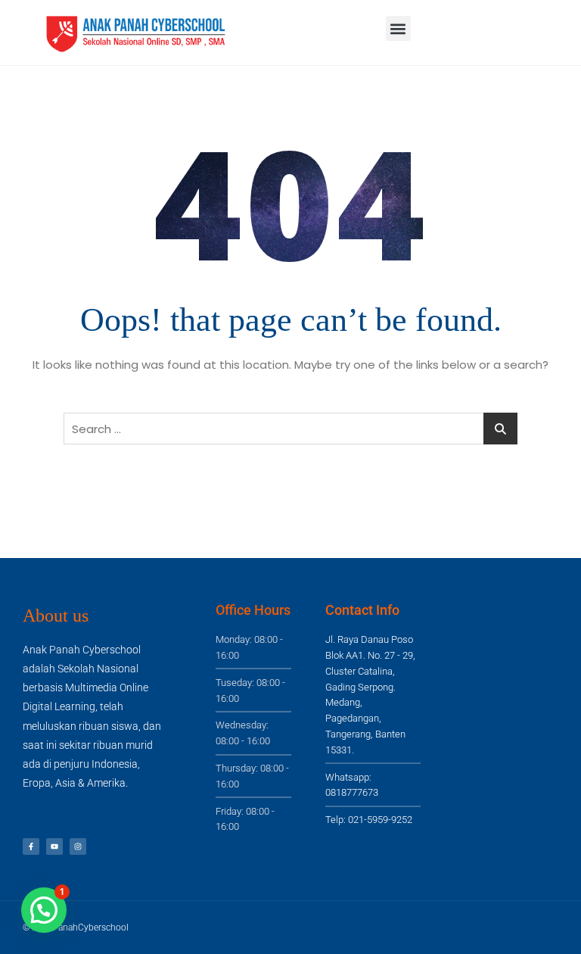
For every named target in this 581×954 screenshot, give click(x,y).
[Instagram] (78, 846)
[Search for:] (290, 428)
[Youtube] (54, 846)
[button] (398, 28)
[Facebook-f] (31, 846)
